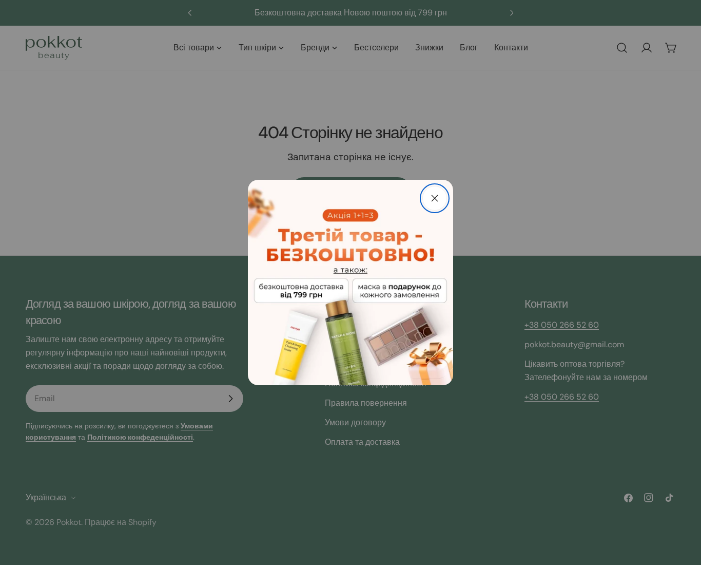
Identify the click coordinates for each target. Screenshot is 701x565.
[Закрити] (434, 198)
